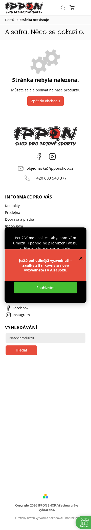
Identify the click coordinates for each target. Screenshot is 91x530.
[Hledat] (63, 7)
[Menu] (82, 8)
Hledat (21, 350)
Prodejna (12, 212)
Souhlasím (45, 287)
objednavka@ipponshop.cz (50, 168)
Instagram (52, 156)
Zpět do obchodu (45, 100)
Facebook (38, 156)
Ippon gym (14, 226)
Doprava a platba (19, 219)
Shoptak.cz (70, 518)
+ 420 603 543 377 (50, 178)
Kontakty (12, 205)
